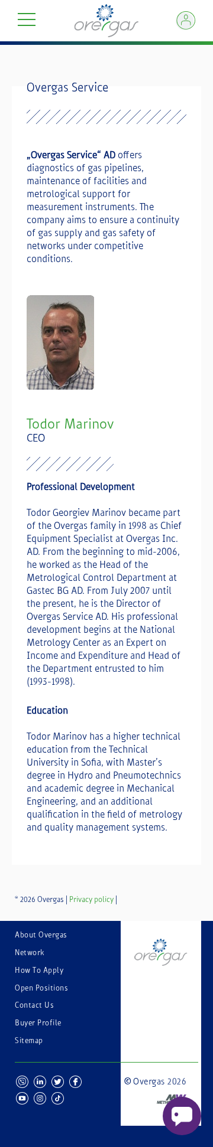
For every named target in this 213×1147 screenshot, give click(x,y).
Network (29, 953)
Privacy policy (91, 900)
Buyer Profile (38, 1023)
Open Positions (41, 988)
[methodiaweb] (155, 1091)
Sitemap (29, 1041)
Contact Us (34, 1005)
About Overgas (41, 935)
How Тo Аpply (39, 970)
